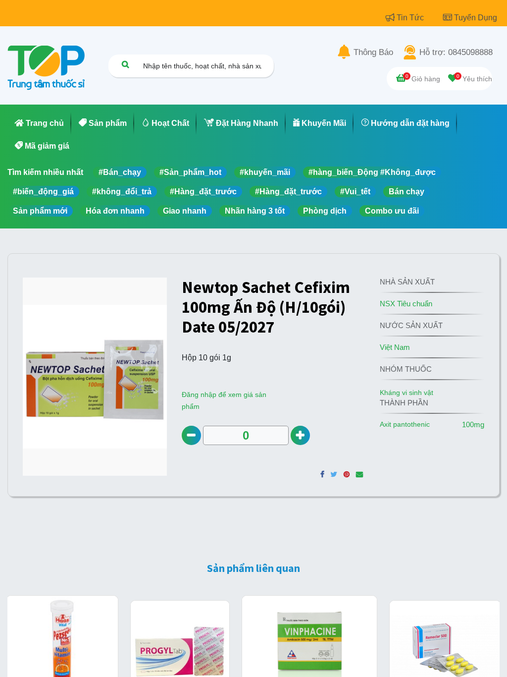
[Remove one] (191, 435)
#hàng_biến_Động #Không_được (372, 172)
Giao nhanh (184, 211)
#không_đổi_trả (122, 191)
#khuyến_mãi (265, 172)
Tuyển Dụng (475, 17)
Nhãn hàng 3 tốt (255, 211)
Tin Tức (411, 17)
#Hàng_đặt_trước (203, 191)
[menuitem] (39, 123)
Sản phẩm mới (40, 211)
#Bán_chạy (120, 172)
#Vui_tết (355, 191)
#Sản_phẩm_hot (190, 172)
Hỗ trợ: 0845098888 (456, 52)
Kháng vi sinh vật (406, 392)
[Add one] (300, 435)
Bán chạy (406, 191)
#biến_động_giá (43, 191)
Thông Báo (373, 52)
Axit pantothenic (405, 424)
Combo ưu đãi (392, 211)
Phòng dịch (325, 211)
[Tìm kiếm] (125, 64)
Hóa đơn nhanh (115, 211)
